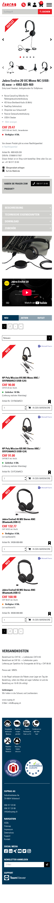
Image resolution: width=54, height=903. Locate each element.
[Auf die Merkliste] (49, 418)
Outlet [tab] (41, 334)
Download (12, 221)
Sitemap (7, 842)
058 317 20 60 (42, 183)
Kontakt (7, 855)
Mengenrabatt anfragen (15, 167)
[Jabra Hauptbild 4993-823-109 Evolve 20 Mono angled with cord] (27, 36)
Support (7, 852)
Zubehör (10, 228)
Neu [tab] (6, 334)
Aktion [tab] (24, 334)
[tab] (27, 207)
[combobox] (27, 354)
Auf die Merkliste (13, 171)
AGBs (6, 839)
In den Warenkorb (41, 424)
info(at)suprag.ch (10, 828)
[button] (6, 261)
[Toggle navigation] (49, 5)
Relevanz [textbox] (6, 354)
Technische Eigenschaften (22, 214)
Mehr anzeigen (11, 122)
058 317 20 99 (10, 825)
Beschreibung (14, 207)
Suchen (46, 11)
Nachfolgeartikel (10, 146)
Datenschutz (9, 849)
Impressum (8, 846)
